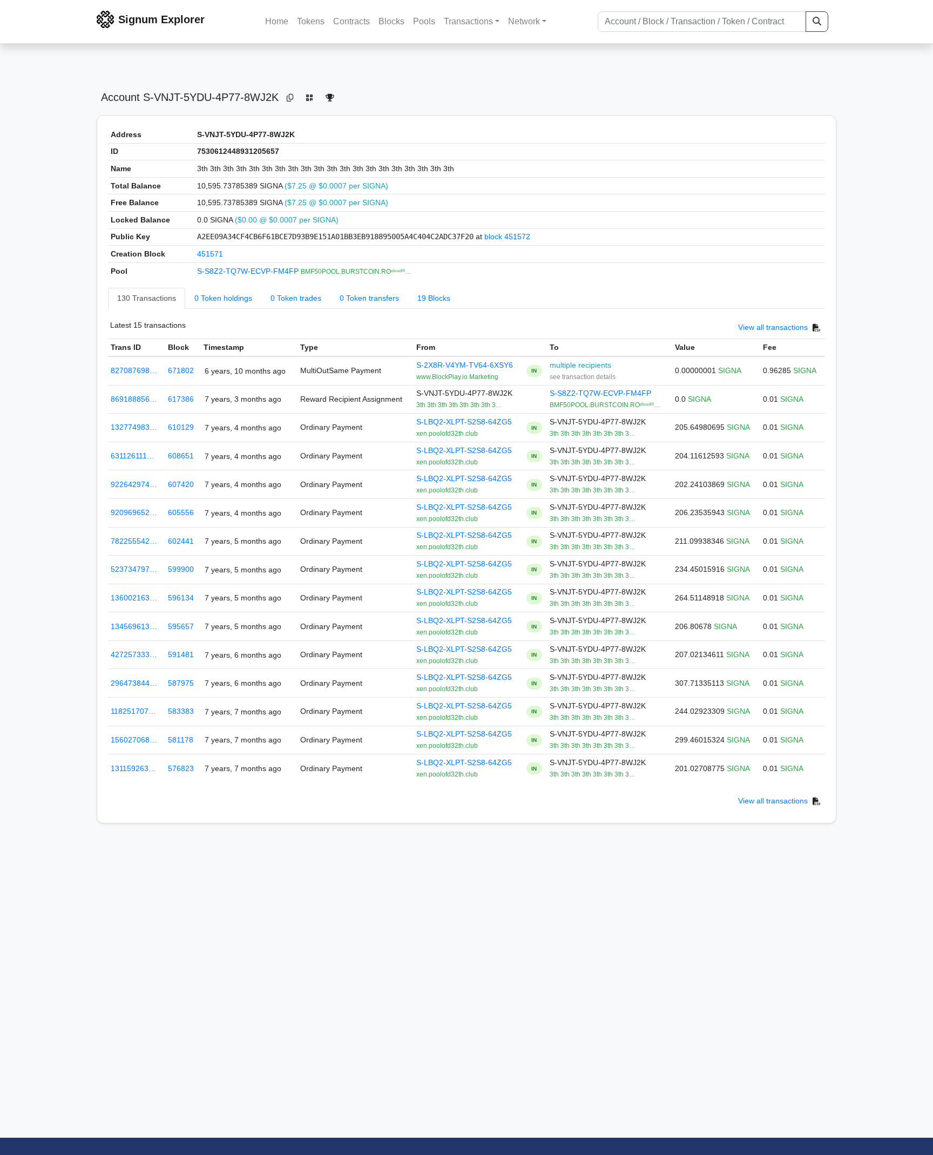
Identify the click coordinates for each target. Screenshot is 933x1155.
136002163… (134, 597)
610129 (181, 427)
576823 (181, 768)
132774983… (134, 427)
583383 (181, 711)
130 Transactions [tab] (146, 298)
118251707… (133, 711)
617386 (181, 399)
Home (276, 21)
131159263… (133, 768)
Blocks (391, 21)
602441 (181, 541)
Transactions (468, 21)
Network (524, 21)
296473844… (134, 683)
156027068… (134, 739)
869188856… (134, 399)
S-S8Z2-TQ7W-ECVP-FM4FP (249, 271)
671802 (181, 370)
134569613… (134, 626)
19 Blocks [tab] (433, 298)
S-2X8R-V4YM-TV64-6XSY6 (464, 365)
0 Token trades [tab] (296, 298)
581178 (180, 739)
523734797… (134, 569)
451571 (210, 253)
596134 (181, 597)
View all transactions (773, 327)
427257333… (134, 654)
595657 (181, 626)
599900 (181, 569)
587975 (181, 683)
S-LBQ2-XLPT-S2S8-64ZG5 (464, 421)
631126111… (132, 455)
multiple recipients (580, 365)
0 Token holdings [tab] (223, 298)
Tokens (310, 21)
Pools (424, 21)
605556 (181, 512)
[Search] (817, 21)
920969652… (134, 512)
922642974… (134, 484)
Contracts (351, 21)
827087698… (134, 370)
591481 (181, 654)
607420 (181, 484)
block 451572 (507, 236)
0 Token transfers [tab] (369, 298)
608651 (181, 455)
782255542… (134, 541)
